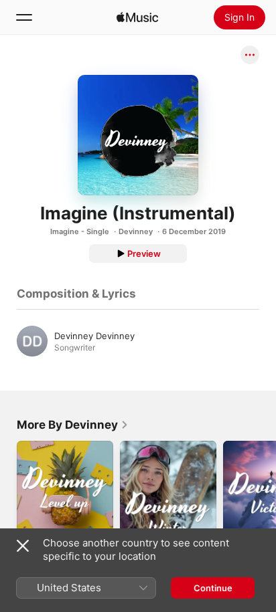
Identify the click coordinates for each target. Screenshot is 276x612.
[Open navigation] (24, 17)
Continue (213, 588)
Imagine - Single (79, 231)
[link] (73, 424)
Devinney (136, 231)
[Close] (23, 546)
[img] (137, 17)
